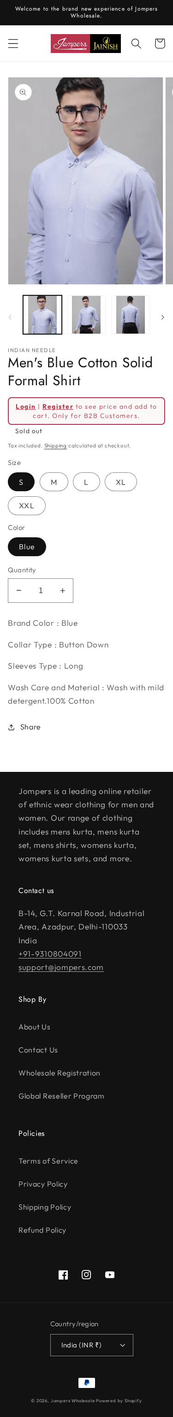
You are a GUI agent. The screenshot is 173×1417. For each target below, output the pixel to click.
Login (26, 406)
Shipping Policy (44, 1206)
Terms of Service (48, 1160)
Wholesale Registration (59, 1072)
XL (121, 482)
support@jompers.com (61, 967)
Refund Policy (42, 1230)
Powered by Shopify (119, 1400)
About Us (34, 1026)
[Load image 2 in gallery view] (86, 314)
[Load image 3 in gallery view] (130, 314)
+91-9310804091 (50, 953)
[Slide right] (163, 317)
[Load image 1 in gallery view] (42, 314)
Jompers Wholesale (73, 1400)
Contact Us (38, 1049)
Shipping (55, 445)
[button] (13, 43)
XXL (26, 505)
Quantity (22, 569)
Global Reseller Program (61, 1095)
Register (57, 406)
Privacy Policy (43, 1183)
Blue (27, 546)
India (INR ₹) (81, 1345)
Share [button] (30, 726)
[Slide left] (10, 317)
